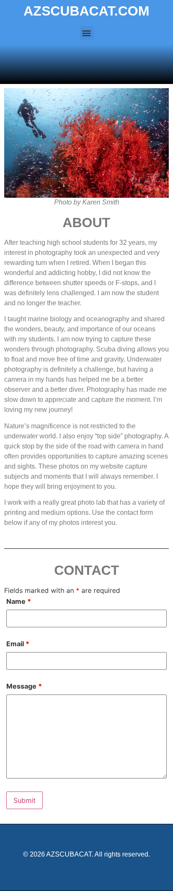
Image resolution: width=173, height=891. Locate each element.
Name (18, 601)
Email (17, 643)
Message (24, 686)
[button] (87, 33)
